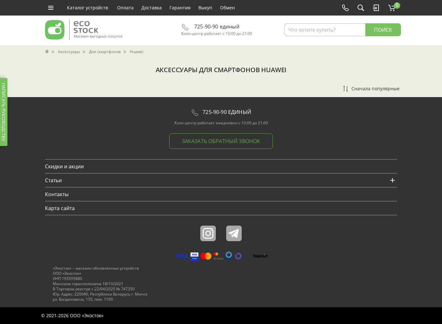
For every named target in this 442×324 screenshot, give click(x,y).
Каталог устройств (87, 8)
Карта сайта (60, 208)
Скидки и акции (64, 166)
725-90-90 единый (216, 26)
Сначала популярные (375, 88)
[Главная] (47, 51)
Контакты (57, 194)
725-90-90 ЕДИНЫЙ (226, 112)
